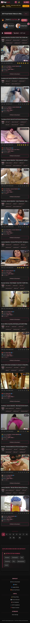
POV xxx (15, 162)
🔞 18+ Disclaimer (15, 602)
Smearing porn (22, 449)
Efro (14, 561)
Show (26, 13)
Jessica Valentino (15, 66)
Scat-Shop (8, 67)
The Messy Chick (10, 149)
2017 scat (7, 83)
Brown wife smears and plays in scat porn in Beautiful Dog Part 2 (15, 364)
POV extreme (14, 81)
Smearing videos (16, 329)
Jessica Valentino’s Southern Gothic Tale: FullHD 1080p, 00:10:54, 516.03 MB (15, 37)
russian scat (15, 285)
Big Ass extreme (16, 40)
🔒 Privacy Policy (15, 596)
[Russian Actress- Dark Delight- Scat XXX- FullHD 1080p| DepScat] (15, 299)
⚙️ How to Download (15, 581)
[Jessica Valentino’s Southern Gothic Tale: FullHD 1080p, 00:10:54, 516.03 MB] (15, 53)
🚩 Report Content (15, 607)
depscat (21, 124)
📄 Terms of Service (15, 599)
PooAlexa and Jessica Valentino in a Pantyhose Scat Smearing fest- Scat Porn (15, 78)
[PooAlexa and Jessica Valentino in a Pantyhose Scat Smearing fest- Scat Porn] (15, 94)
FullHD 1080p (10, 69)
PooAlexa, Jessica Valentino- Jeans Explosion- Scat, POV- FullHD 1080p (15, 201)
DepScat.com (8, 33)
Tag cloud (16, 33)
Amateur (7, 557)
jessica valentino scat (16, 83)
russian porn (14, 326)
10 (13, 537)
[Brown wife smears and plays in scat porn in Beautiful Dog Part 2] (15, 381)
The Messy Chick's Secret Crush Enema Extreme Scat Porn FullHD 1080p (15, 119)
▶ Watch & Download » (15, 74)
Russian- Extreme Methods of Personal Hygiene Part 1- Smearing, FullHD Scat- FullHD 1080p (15, 446)
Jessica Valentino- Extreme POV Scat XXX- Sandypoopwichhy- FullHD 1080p (15, 242)
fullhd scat (8, 81)
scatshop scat (8, 40)
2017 (6, 70)
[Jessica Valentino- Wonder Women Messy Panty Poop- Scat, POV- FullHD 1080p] (15, 504)
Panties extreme (9, 162)
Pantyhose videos (9, 42)
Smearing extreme (24, 411)
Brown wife (10, 311)
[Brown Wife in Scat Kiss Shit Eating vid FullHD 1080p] (15, 340)
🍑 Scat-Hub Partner (15, 589)
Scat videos (16, 367)
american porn (21, 81)
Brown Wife (8, 352)
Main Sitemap (15, 614)
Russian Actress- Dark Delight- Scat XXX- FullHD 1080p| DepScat (15, 283)
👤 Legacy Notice (15, 587)
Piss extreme (8, 285)
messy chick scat (15, 124)
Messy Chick (9, 148)
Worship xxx (18, 408)
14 (19, 537)
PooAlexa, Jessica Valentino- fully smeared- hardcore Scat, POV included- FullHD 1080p (15, 160)
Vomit (6, 565)
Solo (22, 557)
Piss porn (7, 124)
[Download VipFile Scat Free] (5, 2)
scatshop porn (24, 40)
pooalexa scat (17, 42)
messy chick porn (15, 121)
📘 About (15, 584)
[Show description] (4, 63)
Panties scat (24, 42)
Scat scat (22, 288)
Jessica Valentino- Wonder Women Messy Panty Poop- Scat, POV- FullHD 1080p (15, 487)
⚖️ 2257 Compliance (15, 604)
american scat (8, 165)
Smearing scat (8, 244)
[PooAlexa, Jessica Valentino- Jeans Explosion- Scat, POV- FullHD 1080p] (15, 217)
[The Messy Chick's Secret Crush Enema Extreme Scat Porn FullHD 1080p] (15, 135)
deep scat (25, 165)
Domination (15, 557)
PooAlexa (9, 66)
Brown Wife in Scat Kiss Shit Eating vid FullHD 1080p (14, 324)
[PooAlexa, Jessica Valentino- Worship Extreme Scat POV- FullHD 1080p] (15, 422)
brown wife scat (9, 288)
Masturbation (21, 561)
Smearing (7, 561)
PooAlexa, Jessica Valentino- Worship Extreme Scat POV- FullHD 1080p (15, 405)
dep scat (15, 449)
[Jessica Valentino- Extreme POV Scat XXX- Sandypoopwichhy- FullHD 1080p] (15, 258)
